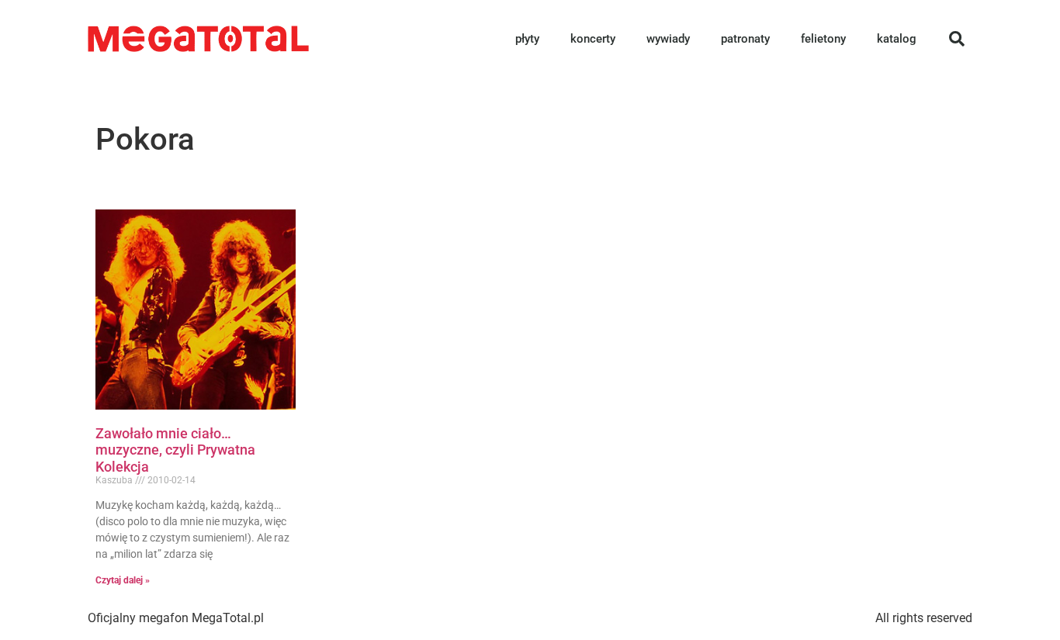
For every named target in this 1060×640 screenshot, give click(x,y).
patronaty (745, 39)
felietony (823, 39)
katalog (896, 39)
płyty (527, 39)
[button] (956, 38)
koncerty (592, 39)
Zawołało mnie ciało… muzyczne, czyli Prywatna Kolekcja (175, 450)
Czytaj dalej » (122, 580)
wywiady (668, 39)
